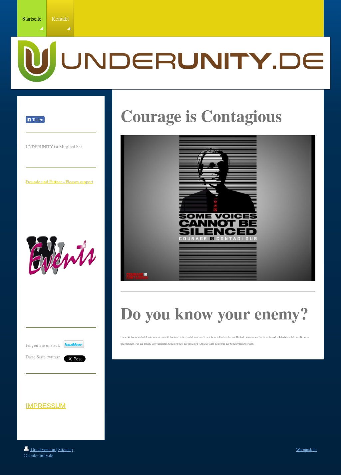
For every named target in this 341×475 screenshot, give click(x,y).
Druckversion (43, 449)
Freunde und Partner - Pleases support (59, 182)
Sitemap (65, 449)
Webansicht (306, 449)
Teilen (37, 120)
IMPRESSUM (46, 405)
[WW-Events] (61, 276)
